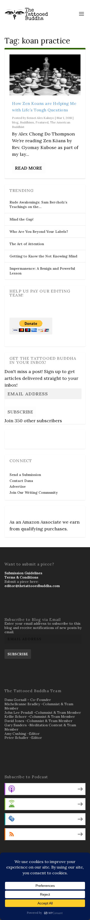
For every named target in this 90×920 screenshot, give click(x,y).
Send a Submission (25, 474)
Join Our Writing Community (34, 492)
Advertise (18, 486)
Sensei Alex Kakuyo (40, 118)
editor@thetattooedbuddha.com (32, 586)
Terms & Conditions (21, 577)
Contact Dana (21, 480)
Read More (28, 168)
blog (15, 122)
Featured (42, 122)
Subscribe (20, 412)
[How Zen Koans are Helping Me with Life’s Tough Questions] (45, 74)
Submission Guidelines (23, 573)
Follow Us (19, 436)
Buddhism (27, 122)
